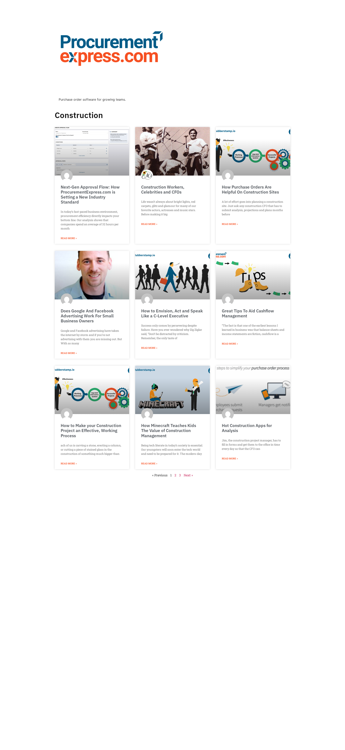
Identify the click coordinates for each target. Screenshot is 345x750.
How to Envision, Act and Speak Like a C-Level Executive (172, 313)
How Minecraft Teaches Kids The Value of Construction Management (168, 430)
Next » (188, 475)
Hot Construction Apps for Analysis (247, 428)
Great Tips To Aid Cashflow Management (248, 313)
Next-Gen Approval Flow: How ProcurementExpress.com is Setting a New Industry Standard (90, 194)
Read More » (69, 238)
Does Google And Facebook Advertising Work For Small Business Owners (87, 316)
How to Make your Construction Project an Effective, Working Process (91, 430)
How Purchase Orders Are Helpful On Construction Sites (250, 189)
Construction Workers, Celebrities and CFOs (162, 189)
